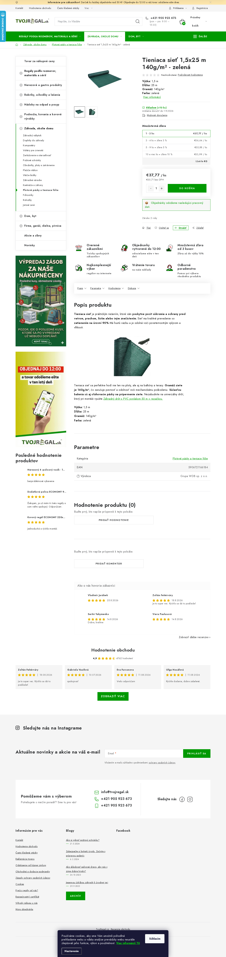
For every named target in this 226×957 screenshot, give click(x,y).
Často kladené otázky (68, 8)
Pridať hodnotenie (114, 520)
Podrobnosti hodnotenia (190, 74)
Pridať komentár (109, 563)
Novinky (29, 245)
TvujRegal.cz (102, 929)
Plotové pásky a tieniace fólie (40, 190)
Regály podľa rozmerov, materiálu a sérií (40, 73)
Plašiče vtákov (30, 170)
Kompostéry (29, 145)
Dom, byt (30, 216)
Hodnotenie (114, 288)
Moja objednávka (24, 909)
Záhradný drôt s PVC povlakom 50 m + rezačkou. (133, 399)
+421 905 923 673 (163, 18)
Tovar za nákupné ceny (39, 61)
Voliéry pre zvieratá (33, 150)
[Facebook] (182, 799)
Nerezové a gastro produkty (43, 85)
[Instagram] (190, 799)
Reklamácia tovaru (25, 859)
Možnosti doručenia (157, 115)
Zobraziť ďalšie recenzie (193, 637)
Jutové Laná (29, 205)
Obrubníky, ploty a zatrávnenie (38, 165)
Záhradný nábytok (32, 135)
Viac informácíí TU (128, 943)
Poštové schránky (32, 160)
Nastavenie (72, 951)
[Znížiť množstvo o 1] (151, 188)
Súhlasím (154, 939)
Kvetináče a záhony (33, 185)
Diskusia (132, 288)
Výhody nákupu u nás (27, 903)
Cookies (20, 884)
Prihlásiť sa (196, 753)
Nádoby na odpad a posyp (41, 104)
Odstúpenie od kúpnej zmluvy (31, 865)
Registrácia (202, 8)
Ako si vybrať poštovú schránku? (83, 840)
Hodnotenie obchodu (40, 8)
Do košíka (187, 188)
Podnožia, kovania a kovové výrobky (43, 116)
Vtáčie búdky (29, 175)
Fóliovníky (28, 195)
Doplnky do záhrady (33, 140)
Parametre (95, 288)
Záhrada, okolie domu (38, 128)
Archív (75, 896)
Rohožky (27, 200)
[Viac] (200, 36)
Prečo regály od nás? (27, 890)
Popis (80, 288)
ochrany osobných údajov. (162, 762)
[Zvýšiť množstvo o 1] (162, 188)
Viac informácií (152, 97)
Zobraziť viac (113, 696)
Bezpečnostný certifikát (27, 896)
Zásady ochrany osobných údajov (33, 878)
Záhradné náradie (32, 180)
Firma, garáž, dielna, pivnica (42, 226)
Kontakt (19, 8)
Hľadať (137, 21)
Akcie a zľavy (33, 235)
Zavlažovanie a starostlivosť (37, 155)
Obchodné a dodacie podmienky (33, 871)
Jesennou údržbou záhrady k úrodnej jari (87, 882)
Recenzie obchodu (120, 929)
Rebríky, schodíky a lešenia (42, 95)
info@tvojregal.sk (115, 792)
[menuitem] (50, 36)
